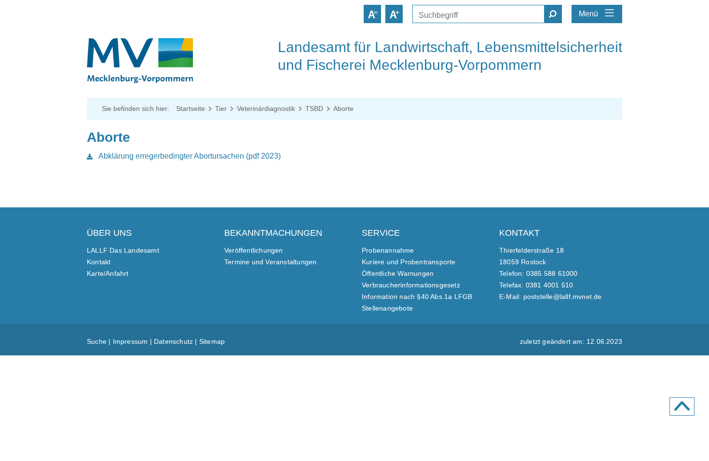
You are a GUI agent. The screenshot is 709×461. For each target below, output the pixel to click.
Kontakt (98, 262)
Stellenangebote (387, 308)
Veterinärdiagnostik (266, 108)
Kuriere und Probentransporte (409, 262)
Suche (97, 341)
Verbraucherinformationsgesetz (411, 285)
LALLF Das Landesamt (123, 250)
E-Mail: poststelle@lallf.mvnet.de (550, 296)
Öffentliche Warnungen (398, 273)
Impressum (130, 341)
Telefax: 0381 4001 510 (536, 285)
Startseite (190, 108)
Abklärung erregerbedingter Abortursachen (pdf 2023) (188, 156)
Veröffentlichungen (253, 250)
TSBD (314, 108)
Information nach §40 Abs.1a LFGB (417, 296)
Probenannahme (388, 250)
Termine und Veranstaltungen (270, 262)
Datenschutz (173, 341)
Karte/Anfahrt (108, 273)
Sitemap (212, 341)
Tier (221, 108)
